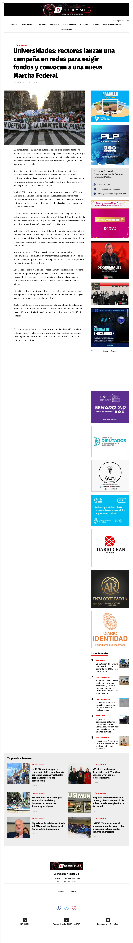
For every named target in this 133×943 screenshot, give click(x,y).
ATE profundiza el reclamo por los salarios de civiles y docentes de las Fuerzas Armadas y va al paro (47, 802)
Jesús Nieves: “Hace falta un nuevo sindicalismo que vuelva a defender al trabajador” (107, 745)
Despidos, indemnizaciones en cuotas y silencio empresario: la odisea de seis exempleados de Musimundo (108, 802)
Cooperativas (66, 30)
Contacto (60, 892)
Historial (73, 892)
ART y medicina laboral (112, 25)
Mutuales (84, 25)
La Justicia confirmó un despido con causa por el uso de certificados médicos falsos (107, 706)
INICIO (15, 25)
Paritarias (42, 25)
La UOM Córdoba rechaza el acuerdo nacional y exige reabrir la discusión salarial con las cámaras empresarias (108, 827)
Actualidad (54, 25)
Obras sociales (28, 25)
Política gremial (70, 25)
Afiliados (95, 25)
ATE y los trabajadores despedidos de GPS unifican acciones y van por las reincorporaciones (106, 773)
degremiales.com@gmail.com (108, 924)
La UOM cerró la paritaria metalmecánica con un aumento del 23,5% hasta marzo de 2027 (107, 667)
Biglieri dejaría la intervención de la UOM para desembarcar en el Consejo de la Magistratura (48, 826)
